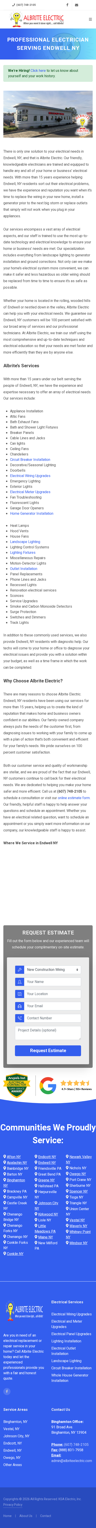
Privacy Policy (12, 1504)
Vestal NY (77, 1220)
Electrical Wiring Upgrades (30, 476)
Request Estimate (48, 1050)
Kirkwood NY (48, 1214)
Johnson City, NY (16, 1436)
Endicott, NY (12, 1443)
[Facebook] (67, 5)
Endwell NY (47, 1162)
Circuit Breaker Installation (30, 459)
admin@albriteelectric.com (71, 1461)
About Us (25, 1516)
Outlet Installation (23, 569)
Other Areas (12, 1465)
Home (7, 1516)
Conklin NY (15, 1254)
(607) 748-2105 (26, 5)
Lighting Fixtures (22, 552)
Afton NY (14, 1157)
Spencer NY (78, 1191)
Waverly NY (78, 1226)
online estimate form (74, 798)
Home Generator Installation (31, 513)
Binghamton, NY (15, 1422)
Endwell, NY (12, 1450)
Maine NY (45, 1237)
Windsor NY (78, 1243)
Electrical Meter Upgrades (30, 492)
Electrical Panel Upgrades (71, 1334)
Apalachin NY (17, 1162)
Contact (45, 1516)
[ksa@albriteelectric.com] (76, 5)
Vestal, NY (11, 1429)
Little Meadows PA (45, 1228)
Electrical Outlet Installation (63, 1351)
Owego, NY (12, 1457)
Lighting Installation (66, 1341)
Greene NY (46, 1180)
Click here (38, 70)
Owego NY (77, 1174)
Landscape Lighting (25, 542)
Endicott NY (47, 1157)
